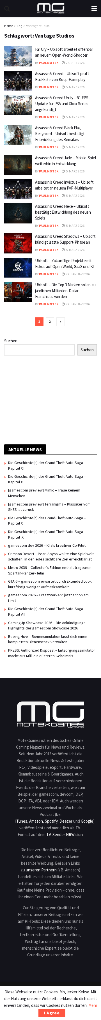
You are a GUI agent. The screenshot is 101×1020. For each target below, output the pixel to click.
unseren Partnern (41, 870)
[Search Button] (7, 8)
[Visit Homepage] (51, 8)
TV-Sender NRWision (64, 834)
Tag (19, 26)
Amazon (36, 821)
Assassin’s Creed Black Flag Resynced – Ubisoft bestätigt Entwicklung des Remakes (60, 133)
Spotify (51, 821)
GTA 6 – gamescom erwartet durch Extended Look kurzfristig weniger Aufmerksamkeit (50, 584)
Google (87, 821)
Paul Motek (48, 63)
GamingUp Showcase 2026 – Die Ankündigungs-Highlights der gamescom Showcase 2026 (47, 625)
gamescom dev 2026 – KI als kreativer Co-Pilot (47, 545)
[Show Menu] (94, 8)
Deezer (65, 821)
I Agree (52, 1013)
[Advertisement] (50, 399)
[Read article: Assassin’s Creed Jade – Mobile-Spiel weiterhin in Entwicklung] (18, 165)
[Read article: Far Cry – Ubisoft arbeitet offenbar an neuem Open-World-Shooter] (18, 56)
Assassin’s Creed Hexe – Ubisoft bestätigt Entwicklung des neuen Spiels (63, 212)
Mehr (92, 1005)
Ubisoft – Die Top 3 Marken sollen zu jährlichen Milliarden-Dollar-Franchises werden (65, 290)
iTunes (21, 821)
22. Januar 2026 (77, 274)
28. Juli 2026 (74, 63)
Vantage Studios (37, 26)
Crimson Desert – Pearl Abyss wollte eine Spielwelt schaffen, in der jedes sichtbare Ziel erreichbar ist (51, 556)
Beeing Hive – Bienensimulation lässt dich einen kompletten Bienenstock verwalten (47, 639)
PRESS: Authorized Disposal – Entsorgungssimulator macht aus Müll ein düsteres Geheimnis (51, 653)
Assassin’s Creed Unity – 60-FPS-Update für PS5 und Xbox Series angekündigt (62, 103)
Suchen (10, 340)
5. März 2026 (74, 87)
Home (8, 26)
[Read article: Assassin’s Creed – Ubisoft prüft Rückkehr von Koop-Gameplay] (18, 81)
